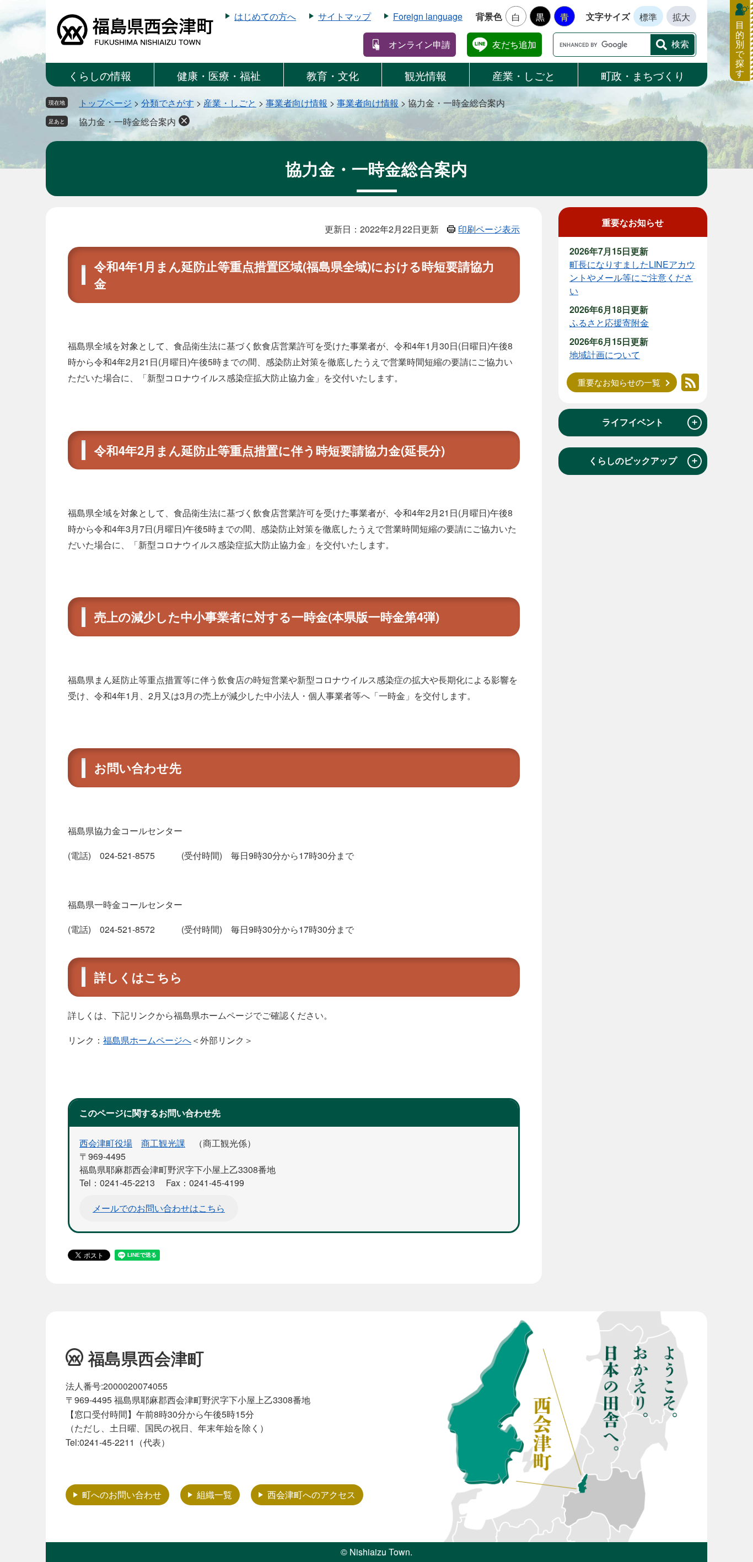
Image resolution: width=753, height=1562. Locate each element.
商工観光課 (163, 1143)
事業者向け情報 (296, 102)
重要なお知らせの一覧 (619, 382)
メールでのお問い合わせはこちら (159, 1208)
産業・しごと (523, 75)
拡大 (681, 16)
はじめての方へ (265, 16)
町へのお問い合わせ (122, 1494)
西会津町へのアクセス (311, 1494)
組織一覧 (214, 1494)
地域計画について (604, 354)
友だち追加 (514, 44)
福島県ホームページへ (147, 1040)
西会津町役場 (105, 1143)
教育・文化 (332, 75)
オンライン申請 (419, 44)
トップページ (105, 102)
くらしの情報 (99, 75)
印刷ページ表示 (489, 229)
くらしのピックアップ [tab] (644, 461)
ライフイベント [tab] (650, 422)
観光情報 (426, 75)
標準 (648, 16)
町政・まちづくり (643, 75)
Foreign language (427, 16)
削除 (184, 120)
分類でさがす (167, 102)
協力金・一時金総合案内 (127, 121)
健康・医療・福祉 (219, 75)
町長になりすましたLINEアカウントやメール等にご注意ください (632, 277)
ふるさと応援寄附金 (609, 322)
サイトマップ (344, 16)
